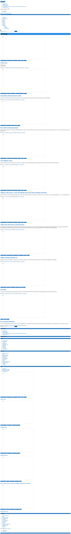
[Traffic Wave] (35, 47)
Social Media (7, 28)
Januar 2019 (4, 343)
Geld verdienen (5, 18)
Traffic (3, 23)
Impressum (4, 11)
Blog (5, 26)
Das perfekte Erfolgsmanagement (9, 127)
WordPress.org (4, 371)
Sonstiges (4, 25)
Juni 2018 (4, 345)
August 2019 (4, 341)
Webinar (6, 27)
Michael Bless (22, 67)
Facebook (4, 22)
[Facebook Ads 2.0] (35, 496)
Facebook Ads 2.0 (5, 7)
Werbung (4, 24)
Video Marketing (5, 362)
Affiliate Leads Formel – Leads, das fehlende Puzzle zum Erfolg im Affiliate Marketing (23, 192)
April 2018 (4, 347)
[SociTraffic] (35, 274)
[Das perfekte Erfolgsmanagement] (35, 112)
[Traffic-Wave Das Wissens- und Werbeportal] (35, 209)
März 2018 (4, 348)
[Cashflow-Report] (35, 440)
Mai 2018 (4, 346)
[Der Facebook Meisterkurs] (35, 306)
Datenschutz (4, 10)
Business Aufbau (9, 60)
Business (3, 19)
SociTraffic (3, 289)
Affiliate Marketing (3, 60)
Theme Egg (9, 528)
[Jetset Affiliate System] (35, 145)
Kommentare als (6, 370)
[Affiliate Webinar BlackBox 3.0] (35, 242)
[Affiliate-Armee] (35, 412)
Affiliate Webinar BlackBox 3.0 (8, 257)
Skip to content (2, 0)
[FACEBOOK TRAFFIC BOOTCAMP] (35, 80)
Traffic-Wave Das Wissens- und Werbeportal (12, 224)
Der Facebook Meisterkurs (7, 321)
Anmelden (4, 368)
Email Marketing (15, 255)
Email (3, 20)
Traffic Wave (4, 3)
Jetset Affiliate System (6, 160)
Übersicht (4, 17)
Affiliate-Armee (5, 4)
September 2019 (5, 340)
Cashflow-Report (5, 5)
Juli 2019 (4, 342)
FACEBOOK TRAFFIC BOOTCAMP (10, 95)
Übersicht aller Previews (20, 93)
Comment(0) (27, 67)
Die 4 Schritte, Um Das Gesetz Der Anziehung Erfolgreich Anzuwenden (14, 6)
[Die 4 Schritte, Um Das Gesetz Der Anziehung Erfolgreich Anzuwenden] (35, 468)
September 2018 (5, 344)
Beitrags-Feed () (5, 369)
